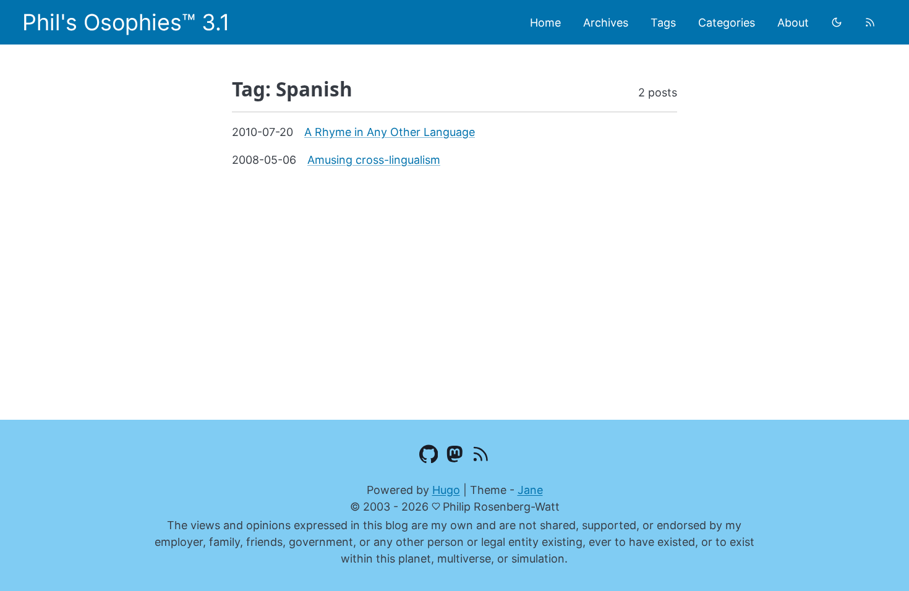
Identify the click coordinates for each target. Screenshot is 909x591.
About (793, 22)
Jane (530, 489)
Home (545, 22)
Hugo (446, 489)
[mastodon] (454, 456)
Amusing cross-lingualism (373, 159)
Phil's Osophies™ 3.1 (126, 22)
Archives (605, 22)
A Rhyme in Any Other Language (389, 131)
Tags (663, 22)
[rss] (870, 22)
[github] (428, 456)
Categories (726, 22)
